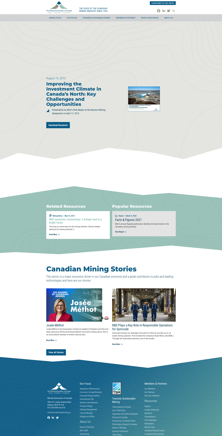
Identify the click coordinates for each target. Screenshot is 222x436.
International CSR (87, 399)
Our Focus (72, 18)
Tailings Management (88, 410)
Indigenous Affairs (87, 416)
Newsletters (149, 424)
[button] (173, 11)
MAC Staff (84, 431)
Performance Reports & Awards (124, 424)
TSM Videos (117, 435)
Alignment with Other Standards (125, 414)
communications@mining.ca (59, 412)
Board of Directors (87, 427)
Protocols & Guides (120, 417)
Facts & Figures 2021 (128, 220)
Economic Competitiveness (91, 392)
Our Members (150, 389)
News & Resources (150, 18)
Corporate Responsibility (90, 396)
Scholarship (84, 434)
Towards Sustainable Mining (96, 18)
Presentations (150, 417)
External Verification (120, 431)
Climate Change (86, 406)
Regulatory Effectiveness (90, 389)
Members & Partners (125, 18)
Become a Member (152, 396)
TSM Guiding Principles (121, 407)
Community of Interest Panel (123, 421)
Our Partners (150, 392)
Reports (148, 406)
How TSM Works (118, 410)
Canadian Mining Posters (155, 431)
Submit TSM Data (119, 428)
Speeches (148, 413)
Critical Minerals (86, 413)
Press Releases (151, 420)
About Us (168, 18)
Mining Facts (55, 18)
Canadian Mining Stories (154, 434)
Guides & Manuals (152, 410)
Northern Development (89, 403)
